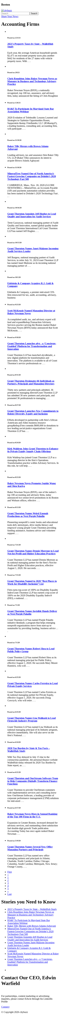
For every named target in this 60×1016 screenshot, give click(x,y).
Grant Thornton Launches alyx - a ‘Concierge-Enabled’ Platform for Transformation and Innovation (31, 346)
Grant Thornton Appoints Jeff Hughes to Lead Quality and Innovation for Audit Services (31, 215)
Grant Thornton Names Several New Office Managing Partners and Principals (30, 848)
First (9, 872)
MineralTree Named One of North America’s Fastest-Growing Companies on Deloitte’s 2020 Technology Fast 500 (31, 176)
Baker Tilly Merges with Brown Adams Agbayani (31, 926)
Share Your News (9, 16)
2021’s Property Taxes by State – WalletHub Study (32, 909)
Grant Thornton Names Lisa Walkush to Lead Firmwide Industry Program (31, 719)
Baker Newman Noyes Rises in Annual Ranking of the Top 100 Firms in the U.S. (32, 815)
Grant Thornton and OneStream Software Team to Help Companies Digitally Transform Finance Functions (32, 781)
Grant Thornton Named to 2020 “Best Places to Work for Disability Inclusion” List (32, 582)
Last (9, 894)
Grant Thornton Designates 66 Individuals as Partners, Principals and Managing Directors (30, 382)
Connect (5, 1007)
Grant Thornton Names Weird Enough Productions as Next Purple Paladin (27, 514)
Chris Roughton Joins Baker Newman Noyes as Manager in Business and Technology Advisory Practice (32, 81)
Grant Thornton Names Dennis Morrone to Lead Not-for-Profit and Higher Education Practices (33, 552)
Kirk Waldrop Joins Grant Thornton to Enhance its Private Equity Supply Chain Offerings (32, 450)
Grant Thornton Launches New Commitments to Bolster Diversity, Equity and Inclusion (32, 412)
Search (34, 13)
